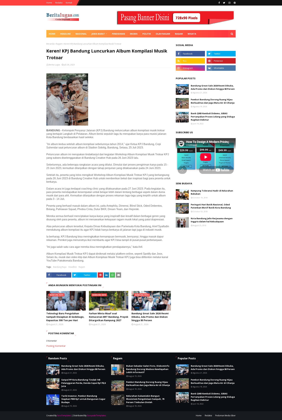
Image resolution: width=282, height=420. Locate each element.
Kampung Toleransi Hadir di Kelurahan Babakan (212, 192)
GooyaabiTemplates (96, 415)
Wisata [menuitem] (192, 33)
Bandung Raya (59, 267)
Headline (72, 267)
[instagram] (229, 3)
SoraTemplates (64, 415)
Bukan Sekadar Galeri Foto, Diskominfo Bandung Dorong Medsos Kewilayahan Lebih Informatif (147, 369)
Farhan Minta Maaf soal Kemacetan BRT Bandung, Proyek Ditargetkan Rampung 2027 (108, 317)
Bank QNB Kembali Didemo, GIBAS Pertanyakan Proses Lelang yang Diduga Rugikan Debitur (213, 116)
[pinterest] (234, 3)
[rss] (190, 61)
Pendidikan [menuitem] (118, 33)
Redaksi (59, 2)
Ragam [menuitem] (179, 33)
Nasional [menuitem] (81, 33)
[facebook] (219, 3)
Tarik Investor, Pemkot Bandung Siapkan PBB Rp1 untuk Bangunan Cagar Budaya (83, 399)
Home (49, 2)
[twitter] (224, 3)
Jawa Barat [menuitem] (98, 33)
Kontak (69, 2)
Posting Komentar (56, 345)
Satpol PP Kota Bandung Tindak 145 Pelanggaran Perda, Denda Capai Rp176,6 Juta (83, 383)
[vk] (221, 68)
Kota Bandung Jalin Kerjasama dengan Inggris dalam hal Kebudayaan (212, 220)
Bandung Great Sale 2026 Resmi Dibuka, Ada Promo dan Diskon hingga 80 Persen (150, 317)
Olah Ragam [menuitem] (163, 33)
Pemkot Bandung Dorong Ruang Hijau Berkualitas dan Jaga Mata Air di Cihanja (213, 101)
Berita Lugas (54, 64)
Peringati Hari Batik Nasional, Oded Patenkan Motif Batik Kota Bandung (211, 206)
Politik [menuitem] (146, 33)
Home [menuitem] (52, 33)
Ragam (59, 43)
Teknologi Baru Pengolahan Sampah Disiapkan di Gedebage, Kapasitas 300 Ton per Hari (65, 317)
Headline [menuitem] (65, 33)
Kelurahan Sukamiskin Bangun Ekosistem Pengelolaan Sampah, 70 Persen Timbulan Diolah (145, 399)
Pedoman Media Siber (225, 415)
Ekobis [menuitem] (134, 33)
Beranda (50, 43)
